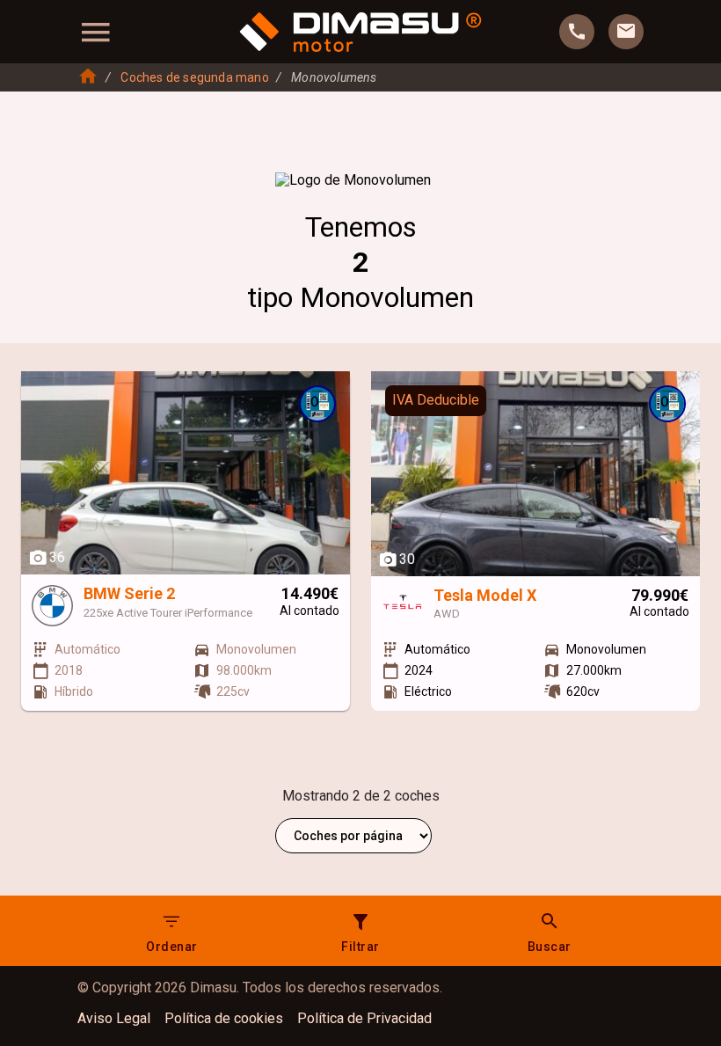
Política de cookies (223, 1019)
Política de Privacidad (364, 1019)
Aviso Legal (113, 1019)
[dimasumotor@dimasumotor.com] (626, 31)
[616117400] (576, 31)
